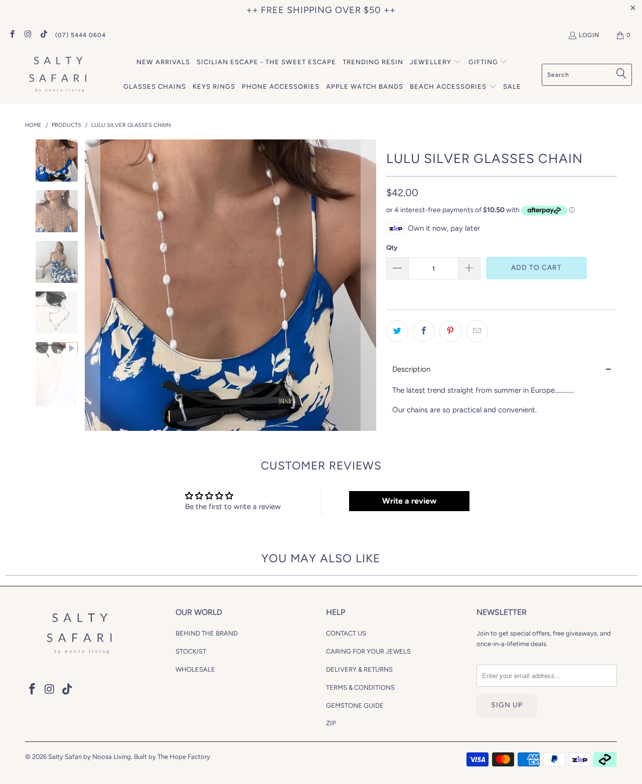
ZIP (331, 723)
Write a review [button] (409, 501)
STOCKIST (191, 651)
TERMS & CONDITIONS (360, 687)
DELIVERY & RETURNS (359, 669)
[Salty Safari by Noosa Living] (56, 75)
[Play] (230, 285)
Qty (391, 247)
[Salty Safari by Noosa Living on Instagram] (27, 35)
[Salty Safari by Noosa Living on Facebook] (12, 35)
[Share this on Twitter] (397, 331)
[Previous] (92, 285)
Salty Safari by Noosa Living (89, 756)
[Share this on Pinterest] (450, 331)
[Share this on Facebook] (424, 331)
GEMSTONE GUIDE (355, 705)
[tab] (501, 369)
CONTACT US (346, 633)
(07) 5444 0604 (80, 35)
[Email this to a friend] (477, 331)
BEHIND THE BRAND (207, 633)
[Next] (369, 285)
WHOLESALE (195, 669)
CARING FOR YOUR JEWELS (368, 651)
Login (589, 35)
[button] (435, 62)
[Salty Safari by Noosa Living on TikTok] (43, 35)
